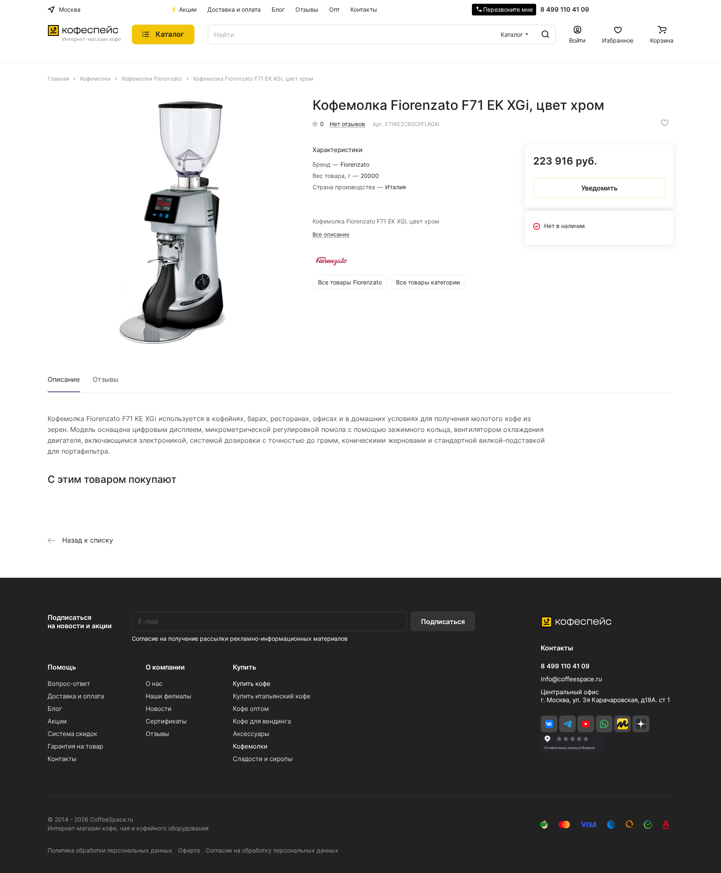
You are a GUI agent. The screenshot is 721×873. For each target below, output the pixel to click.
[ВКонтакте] (549, 724)
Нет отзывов (347, 123)
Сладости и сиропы (262, 759)
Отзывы (105, 379)
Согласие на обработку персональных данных (272, 850)
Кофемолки (250, 746)
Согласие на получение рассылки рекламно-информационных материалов (240, 638)
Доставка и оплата (76, 696)
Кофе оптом (251, 709)
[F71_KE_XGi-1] (171, 221)
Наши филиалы (168, 696)
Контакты (62, 759)
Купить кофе (251, 684)
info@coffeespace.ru (571, 679)
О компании (165, 667)
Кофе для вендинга (262, 721)
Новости (158, 709)
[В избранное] (664, 123)
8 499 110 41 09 (564, 9)
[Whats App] (604, 724)
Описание (64, 379)
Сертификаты (166, 721)
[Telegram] (567, 724)
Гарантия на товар (75, 746)
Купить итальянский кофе (271, 696)
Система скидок (72, 734)
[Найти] (545, 34)
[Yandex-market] (622, 724)
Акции (57, 721)
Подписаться (443, 621)
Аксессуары (251, 734)
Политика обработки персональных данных (110, 850)
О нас (154, 684)
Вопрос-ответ (69, 684)
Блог (55, 709)
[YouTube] (585, 724)
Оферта (189, 850)
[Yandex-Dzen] (641, 724)
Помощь (62, 667)
